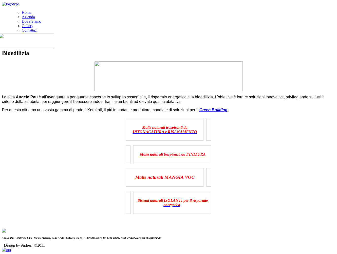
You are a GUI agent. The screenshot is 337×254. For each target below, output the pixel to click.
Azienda (28, 17)
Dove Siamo (31, 21)
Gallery (27, 26)
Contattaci (29, 30)
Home (26, 12)
